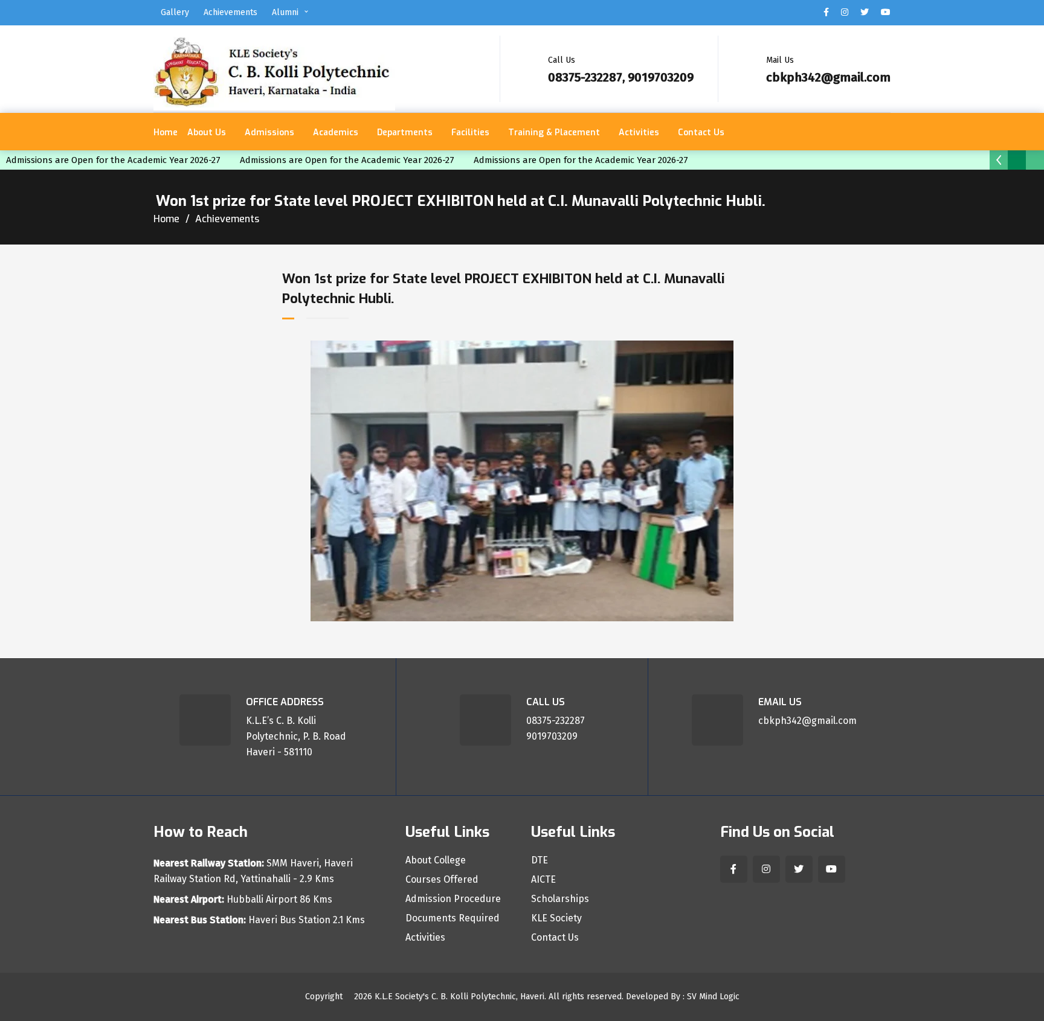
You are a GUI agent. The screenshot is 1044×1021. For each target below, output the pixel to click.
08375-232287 (555, 720)
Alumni (285, 12)
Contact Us (701, 132)
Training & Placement (554, 132)
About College (435, 860)
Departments (405, 132)
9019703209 (552, 736)
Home (165, 132)
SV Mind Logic (713, 996)
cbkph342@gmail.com (828, 77)
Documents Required (452, 918)
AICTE (543, 880)
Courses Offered (441, 880)
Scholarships (560, 899)
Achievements (230, 12)
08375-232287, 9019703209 (621, 77)
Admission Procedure (453, 899)
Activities (639, 132)
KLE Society (556, 918)
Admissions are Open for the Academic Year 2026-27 (117, 160)
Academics (335, 132)
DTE (539, 860)
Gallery (175, 12)
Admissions (269, 132)
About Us (206, 132)
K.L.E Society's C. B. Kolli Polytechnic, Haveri (459, 996)
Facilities (470, 132)
